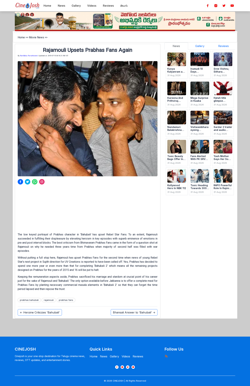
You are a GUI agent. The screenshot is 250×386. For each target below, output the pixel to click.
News (103, 356)
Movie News (36, 37)
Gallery (114, 356)
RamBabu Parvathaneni (29, 56)
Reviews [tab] (223, 46)
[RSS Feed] (166, 356)
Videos (126, 356)
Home (21, 37)
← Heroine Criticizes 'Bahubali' (40, 312)
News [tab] (176, 46)
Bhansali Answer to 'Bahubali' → (134, 312)
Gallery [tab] (199, 46)
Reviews (138, 356)
